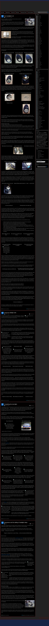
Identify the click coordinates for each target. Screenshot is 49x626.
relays (30, 615)
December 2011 (39, 64)
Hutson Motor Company (41, 154)
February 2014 (39, 38)
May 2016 (38, 21)
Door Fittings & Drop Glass (40, 80)
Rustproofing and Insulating (41, 120)
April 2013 (38, 48)
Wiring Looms (33, 615)
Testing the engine (39, 123)
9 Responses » (32, 17)
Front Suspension (39, 88)
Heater (45, 140)
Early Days (2, 12)
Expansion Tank (39, 86)
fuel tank (41, 139)
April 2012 (38, 60)
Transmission (39, 124)
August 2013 (39, 44)
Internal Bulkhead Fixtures (40, 103)
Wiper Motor (46, 145)
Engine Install (39, 84)
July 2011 (38, 66)
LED (41, 143)
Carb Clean (39, 152)
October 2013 (39, 42)
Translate (43, 162)
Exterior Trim (39, 87)
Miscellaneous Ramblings (40, 108)
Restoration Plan (39, 117)
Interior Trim (39, 102)
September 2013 (39, 43)
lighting (34, 400)
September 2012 (39, 56)
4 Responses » (32, 405)
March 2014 (39, 37)
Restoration (17, 12)
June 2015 (38, 26)
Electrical (32, 400)
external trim (39, 138)
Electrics (9, 17)
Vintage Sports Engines (41, 156)
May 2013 (38, 47)
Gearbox (44, 139)
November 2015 (39, 23)
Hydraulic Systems (39, 101)
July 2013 (38, 45)
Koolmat (39, 143)
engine (43, 137)
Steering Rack (39, 122)
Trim (38, 145)
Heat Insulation (43, 141)
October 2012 (39, 55)
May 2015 (38, 27)
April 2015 (38, 28)
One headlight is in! (9, 16)
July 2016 (38, 19)
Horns (38, 100)
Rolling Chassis (39, 118)
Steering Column (39, 121)
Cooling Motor (41, 135)
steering (41, 144)
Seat (39, 144)
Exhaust (38, 85)
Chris (5, 400)
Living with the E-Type (40, 106)
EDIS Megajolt (39, 81)
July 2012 (38, 58)
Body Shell (13, 12)
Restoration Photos (24, 12)
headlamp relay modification (5, 554)
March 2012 (39, 61)
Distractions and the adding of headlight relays (15, 522)
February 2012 (39, 62)
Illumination (42, 142)
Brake (45, 132)
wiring (37, 146)
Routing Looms (39, 119)
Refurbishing (8, 12)
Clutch (42, 134)
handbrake (41, 140)
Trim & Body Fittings (40, 126)
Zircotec (44, 146)
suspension (44, 144)
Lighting (11, 17)
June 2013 (38, 46)
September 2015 (39, 25)
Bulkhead (39, 134)
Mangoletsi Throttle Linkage (41, 107)
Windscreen (42, 145)
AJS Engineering (40, 150)
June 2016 (38, 20)
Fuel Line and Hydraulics (40, 90)
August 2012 (39, 57)
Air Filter (38, 71)
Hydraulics (39, 142)
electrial (26, 615)
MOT (38, 109)
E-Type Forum (39, 153)
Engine (38, 83)
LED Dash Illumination (40, 104)
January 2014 (39, 39)
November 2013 (39, 41)
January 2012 (39, 63)
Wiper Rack (38, 127)
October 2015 (39, 24)
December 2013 (39, 40)
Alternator (38, 72)
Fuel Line (38, 89)
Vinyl (39, 145)
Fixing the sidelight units (10, 312)
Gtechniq (38, 140)
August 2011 (39, 65)
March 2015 (39, 29)
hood (47, 141)
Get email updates (30, 12)
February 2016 (39, 22)
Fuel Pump (38, 91)
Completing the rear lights (10, 404)
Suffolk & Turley (40, 155)
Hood (38, 99)
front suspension (44, 138)
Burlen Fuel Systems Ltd (41, 151)
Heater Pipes (39, 141)
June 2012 (38, 59)
